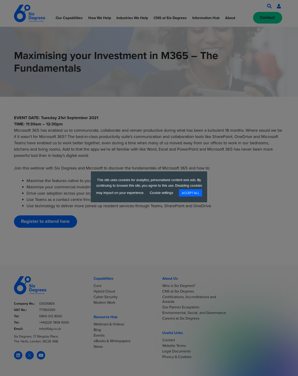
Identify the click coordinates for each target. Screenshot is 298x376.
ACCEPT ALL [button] (190, 193)
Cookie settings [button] (161, 192)
